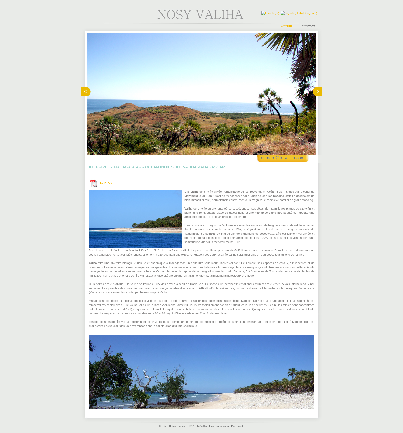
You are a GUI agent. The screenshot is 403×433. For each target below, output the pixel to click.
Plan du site (237, 426)
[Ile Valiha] (201, 19)
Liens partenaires (219, 426)
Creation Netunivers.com (173, 426)
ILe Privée (105, 182)
